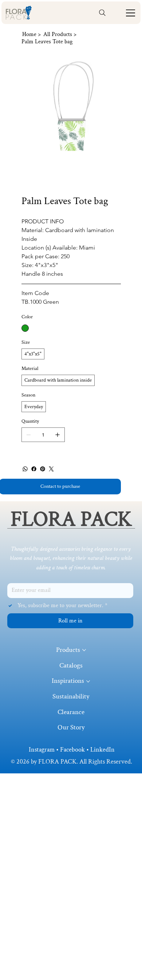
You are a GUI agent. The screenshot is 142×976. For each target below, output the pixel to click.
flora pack (71, 519)
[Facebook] (34, 469)
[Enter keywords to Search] (102, 12)
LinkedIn (102, 749)
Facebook (72, 749)
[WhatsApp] (25, 469)
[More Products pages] (84, 650)
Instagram (42, 749)
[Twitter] (51, 469)
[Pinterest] (42, 469)
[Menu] (131, 12)
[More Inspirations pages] (88, 681)
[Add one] (57, 434)
